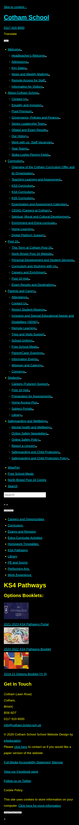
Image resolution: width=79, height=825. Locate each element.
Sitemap (57, 762)
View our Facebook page (21, 771)
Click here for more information (39, 805)
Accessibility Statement (35, 762)
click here (20, 747)
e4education (12, 740)
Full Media (11, 762)
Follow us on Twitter (17, 781)
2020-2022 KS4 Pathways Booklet (27, 649)
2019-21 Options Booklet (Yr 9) (25, 674)
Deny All (18, 812)
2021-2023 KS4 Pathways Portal (26, 624)
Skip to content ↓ (15, 7)
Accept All (7, 812)
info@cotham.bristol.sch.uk (22, 725)
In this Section (9, 510)
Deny (13, 812)
